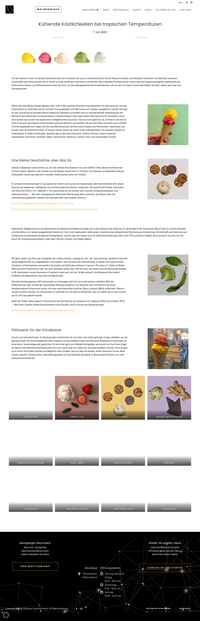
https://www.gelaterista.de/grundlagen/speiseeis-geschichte (44, 204)
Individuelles (121, 10)
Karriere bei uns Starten (164, 568)
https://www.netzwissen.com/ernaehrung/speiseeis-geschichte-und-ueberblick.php (56, 209)
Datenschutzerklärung (158, 608)
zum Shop (185, 10)
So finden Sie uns (166, 10)
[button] (6, 615)
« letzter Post (56, 38)
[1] (13, 204)
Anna (106, 10)
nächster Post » (142, 38)
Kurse (148, 10)
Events (137, 10)
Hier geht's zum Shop (35, 566)
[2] (30, 194)
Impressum (184, 608)
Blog (180, 2)
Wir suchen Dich (48, 9)
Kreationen (89, 10)
